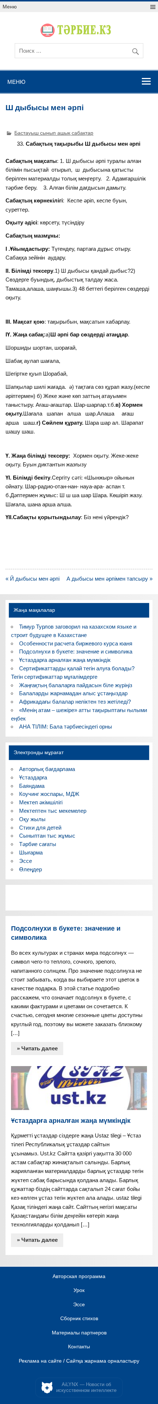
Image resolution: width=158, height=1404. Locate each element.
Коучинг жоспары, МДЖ (49, 794)
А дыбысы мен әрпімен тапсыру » (109, 579)
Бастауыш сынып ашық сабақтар (53, 133)
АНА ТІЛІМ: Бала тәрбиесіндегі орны (65, 726)
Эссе (25, 861)
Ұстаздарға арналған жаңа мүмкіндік (65, 660)
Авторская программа (79, 1276)
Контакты (79, 1346)
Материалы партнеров (79, 1333)
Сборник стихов (79, 1318)
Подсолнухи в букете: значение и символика (75, 651)
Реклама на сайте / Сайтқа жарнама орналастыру (79, 1361)
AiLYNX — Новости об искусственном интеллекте (86, 1387)
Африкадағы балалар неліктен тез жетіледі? (75, 702)
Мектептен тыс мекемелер (52, 811)
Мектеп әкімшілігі (40, 802)
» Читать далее (37, 1048)
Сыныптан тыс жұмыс (47, 836)
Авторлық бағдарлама (47, 769)
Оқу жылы (32, 819)
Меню (10, 7)
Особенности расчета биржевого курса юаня (75, 643)
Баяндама (31, 786)
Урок (79, 1290)
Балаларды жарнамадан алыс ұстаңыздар (73, 693)
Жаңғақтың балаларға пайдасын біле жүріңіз (75, 685)
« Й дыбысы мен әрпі (33, 579)
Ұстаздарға (33, 777)
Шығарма (31, 852)
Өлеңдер (30, 869)
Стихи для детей (40, 827)
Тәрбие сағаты (37, 844)
